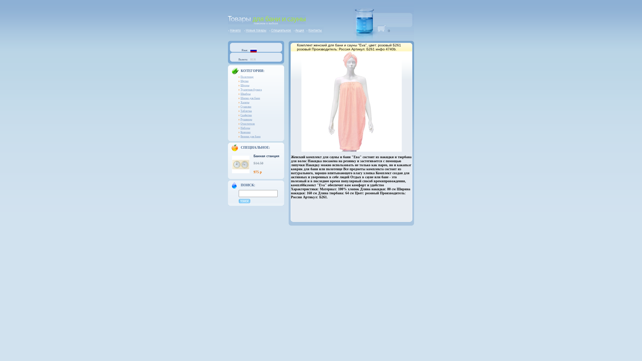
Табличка (246, 110)
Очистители (247, 123)
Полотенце (247, 76)
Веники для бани (250, 136)
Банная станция (266, 156)
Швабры (245, 93)
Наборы (245, 127)
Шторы (244, 85)
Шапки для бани (250, 98)
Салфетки (246, 115)
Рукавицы (246, 119)
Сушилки (245, 106)
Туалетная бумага (251, 89)
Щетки (244, 80)
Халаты (244, 102)
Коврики (245, 132)
